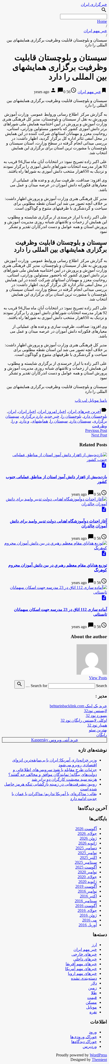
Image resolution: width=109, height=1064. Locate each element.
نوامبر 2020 (87, 872)
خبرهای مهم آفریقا (81, 964)
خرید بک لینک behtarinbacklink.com (78, 706)
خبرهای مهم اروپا (82, 973)
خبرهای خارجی (84, 954)
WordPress (98, 1055)
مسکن (91, 1002)
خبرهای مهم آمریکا (81, 969)
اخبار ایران (27, 411)
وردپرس (90, 1046)
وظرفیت (99, 426)
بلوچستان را (71, 416)
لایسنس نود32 (95, 711)
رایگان (101, 735)
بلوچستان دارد (95, 416)
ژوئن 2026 (88, 838)
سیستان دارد (80, 421)
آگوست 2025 (86, 867)
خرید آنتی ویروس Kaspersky (54, 740)
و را (15, 421)
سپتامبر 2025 (86, 862)
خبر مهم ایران (95, 31)
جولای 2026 (87, 833)
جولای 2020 (87, 877)
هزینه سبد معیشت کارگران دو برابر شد (64, 779)
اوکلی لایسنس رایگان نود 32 (84, 720)
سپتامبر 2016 (86, 901)
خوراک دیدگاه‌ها (84, 1041)
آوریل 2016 (88, 925)
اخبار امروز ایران (52, 411)
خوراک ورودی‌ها (83, 1037)
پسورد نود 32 (96, 715)
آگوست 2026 (86, 829)
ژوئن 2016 (88, 915)
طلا (94, 993)
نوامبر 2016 (87, 891)
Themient (99, 1059)
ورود (93, 1032)
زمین (92, 988)
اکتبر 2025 (88, 857)
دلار (94, 983)
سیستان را (59, 421)
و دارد (24, 421)
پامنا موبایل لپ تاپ (91, 400)
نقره (93, 1012)
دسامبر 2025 (86, 848)
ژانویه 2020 (87, 881)
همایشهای (39, 421)
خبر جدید (52, 416)
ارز (94, 944)
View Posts (98, 678)
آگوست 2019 (86, 886)
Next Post (99, 435)
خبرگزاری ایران (94, 4)
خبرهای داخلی (85, 959)
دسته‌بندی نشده (84, 978)
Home (102, 21)
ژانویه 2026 (87, 843)
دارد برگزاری (32, 416)
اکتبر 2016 (88, 896)
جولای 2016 (87, 910)
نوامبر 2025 (87, 853)
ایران (12, 411)
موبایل (91, 1007)
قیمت (92, 997)
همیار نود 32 (97, 725)
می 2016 (89, 920)
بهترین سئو (98, 730)
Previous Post (96, 430)
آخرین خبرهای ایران (84, 411)
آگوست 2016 (86, 906)
